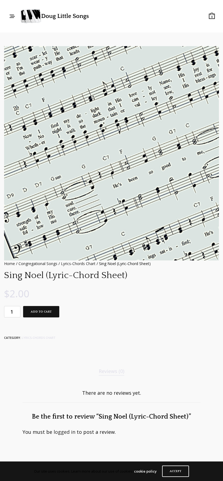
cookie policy (145, 471)
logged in (64, 432)
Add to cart (41, 311)
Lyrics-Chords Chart (78, 263)
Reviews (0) (111, 371)
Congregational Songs (37, 263)
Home (9, 263)
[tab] (111, 371)
